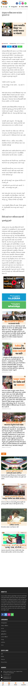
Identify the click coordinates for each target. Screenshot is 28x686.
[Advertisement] (14, 572)
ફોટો (2, 653)
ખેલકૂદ (2, 639)
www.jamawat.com (7, 680)
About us (3, 659)
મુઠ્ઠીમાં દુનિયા (3, 634)
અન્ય (2, 645)
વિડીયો (2, 656)
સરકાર (2, 628)
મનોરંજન (3, 642)
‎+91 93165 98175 (7, 674)
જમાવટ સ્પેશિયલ (4, 625)
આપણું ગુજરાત (4, 622)
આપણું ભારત (3, 631)
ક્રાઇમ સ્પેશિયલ (4, 636)
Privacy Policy (4, 662)
